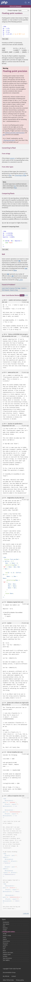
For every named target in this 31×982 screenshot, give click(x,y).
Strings (4, 933)
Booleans (5, 928)
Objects (5, 939)
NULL (4, 926)
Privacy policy (20, 980)
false (15, 270)
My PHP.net (6, 976)
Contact (13, 976)
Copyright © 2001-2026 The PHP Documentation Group (12, 970)
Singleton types (7, 954)
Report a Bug (14, 290)
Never (4, 950)
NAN (19, 261)
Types (4, 919)
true (26, 268)
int (24, 173)
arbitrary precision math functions (14, 132)
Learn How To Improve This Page (11, 288)
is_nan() (20, 280)
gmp (4, 134)
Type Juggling (6, 960)
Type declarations (7, 958)
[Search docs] (25, 2)
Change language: (13, 10)
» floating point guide (9, 140)
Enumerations (6, 941)
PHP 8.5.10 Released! (15, 6)
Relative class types (8, 952)
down (6, 300)
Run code (5, 39)
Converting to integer (21, 175)
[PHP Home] (4, 2)
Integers (5, 930)
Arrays (4, 937)
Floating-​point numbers (9, 931)
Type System (6, 924)
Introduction (6, 922)
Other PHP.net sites (8, 980)
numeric (12, 158)
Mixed (4, 947)
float (10, 175)
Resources (5, 943)
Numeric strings (7, 935)
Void (4, 948)
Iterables (5, 956)
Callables (5, 945)
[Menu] (28, 2)
